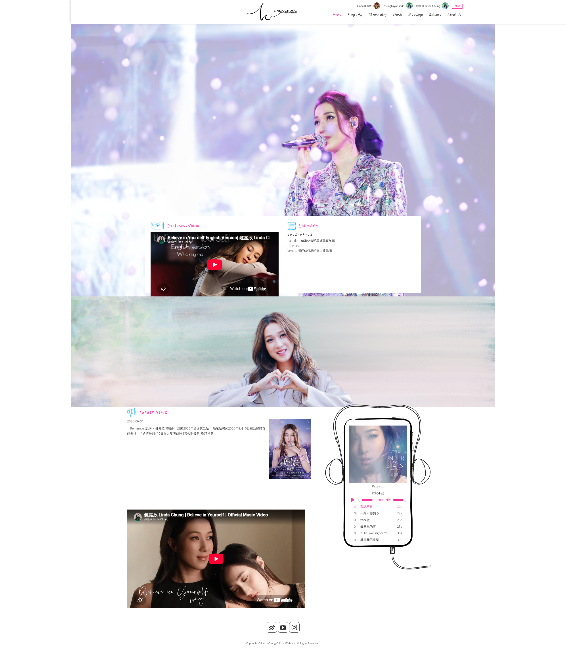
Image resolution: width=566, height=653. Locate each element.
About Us (454, 14)
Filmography (378, 14)
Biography (355, 14)
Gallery (435, 14)
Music (398, 14)
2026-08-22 (300, 234)
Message (415, 14)
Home (337, 14)
